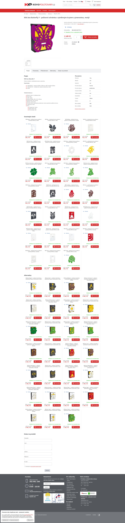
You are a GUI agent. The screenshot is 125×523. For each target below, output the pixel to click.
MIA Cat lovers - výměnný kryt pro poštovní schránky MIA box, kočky (34, 142)
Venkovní (50, 13)
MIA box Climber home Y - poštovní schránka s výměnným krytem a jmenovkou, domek (52, 301)
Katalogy (68, 505)
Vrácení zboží (69, 499)
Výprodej (38, 10)
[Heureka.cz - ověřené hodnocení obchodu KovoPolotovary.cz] (47, 502)
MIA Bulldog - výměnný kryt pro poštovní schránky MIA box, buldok (71, 120)
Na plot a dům (57, 13)
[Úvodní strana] (40, 4)
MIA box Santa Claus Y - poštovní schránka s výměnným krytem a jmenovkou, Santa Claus (33, 388)
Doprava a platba (70, 485)
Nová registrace (97, 1)
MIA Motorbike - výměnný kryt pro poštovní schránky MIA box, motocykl (33, 207)
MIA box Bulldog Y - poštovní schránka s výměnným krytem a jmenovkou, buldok (72, 279)
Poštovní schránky (42, 13)
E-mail (35, 491)
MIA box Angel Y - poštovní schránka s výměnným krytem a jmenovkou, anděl (34, 279)
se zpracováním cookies (28, 514)
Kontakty (75, 1)
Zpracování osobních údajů (72, 492)
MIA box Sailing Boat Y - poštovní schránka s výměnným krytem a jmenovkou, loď (90, 366)
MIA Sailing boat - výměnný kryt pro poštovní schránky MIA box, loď (90, 207)
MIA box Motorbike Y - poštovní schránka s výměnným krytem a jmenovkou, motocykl (33, 366)
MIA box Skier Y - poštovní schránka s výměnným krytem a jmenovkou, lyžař (71, 388)
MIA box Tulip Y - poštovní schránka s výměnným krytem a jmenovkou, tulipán (52, 410)
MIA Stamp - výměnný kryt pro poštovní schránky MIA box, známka (33, 251)
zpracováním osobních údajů (36, 466)
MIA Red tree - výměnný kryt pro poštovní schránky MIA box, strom (72, 207)
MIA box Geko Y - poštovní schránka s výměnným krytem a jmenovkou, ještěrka (71, 322)
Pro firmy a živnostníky (71, 497)
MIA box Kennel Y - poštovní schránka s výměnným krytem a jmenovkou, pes (52, 344)
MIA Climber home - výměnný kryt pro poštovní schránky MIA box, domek (52, 142)
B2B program (52, 10)
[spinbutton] (77, 37)
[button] (81, 36)
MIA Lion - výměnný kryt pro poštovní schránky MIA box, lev (90, 185)
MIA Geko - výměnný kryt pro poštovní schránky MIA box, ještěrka (71, 164)
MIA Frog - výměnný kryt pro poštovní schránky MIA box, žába (52, 164)
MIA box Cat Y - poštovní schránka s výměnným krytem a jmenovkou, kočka (34, 300)
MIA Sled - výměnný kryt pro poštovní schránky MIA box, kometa (90, 229)
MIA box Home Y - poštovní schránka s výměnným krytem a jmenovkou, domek (34, 344)
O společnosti (69, 482)
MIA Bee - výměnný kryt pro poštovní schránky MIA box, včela (52, 120)
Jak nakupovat (70, 484)
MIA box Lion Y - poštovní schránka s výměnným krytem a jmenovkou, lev (90, 344)
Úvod (64, 1)
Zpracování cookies (71, 494)
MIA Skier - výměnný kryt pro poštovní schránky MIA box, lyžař (71, 229)
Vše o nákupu (69, 1)
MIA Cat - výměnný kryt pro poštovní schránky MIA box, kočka (90, 120)
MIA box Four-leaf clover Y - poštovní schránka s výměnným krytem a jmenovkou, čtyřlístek (33, 322)
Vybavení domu (33, 13)
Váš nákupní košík (94, 5)
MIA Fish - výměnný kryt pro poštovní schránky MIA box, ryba (90, 142)
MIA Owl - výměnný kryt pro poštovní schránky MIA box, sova (52, 207)
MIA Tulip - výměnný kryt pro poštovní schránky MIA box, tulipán (52, 251)
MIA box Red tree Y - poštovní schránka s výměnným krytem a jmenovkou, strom (71, 366)
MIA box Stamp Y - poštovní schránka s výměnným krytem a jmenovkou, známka (33, 410)
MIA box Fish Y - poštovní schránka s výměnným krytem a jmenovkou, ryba (90, 300)
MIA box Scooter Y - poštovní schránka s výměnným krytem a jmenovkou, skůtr (52, 388)
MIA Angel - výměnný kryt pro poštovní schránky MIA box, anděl (33, 120)
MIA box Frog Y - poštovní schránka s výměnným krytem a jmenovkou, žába (52, 322)
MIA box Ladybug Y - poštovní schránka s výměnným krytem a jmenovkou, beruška (71, 344)
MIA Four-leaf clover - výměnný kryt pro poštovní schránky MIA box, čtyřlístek (33, 164)
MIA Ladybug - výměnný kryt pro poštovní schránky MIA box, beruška (71, 185)
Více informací (80, 24)
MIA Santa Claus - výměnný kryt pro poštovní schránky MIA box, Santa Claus (33, 229)
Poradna (45, 10)
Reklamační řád (70, 487)
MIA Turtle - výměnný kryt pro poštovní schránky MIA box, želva (72, 251)
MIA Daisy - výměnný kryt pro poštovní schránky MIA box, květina (71, 142)
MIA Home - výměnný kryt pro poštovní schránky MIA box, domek (34, 185)
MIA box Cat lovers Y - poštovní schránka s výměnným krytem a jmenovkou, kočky (90, 279)
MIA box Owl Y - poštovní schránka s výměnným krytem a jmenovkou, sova (52, 366)
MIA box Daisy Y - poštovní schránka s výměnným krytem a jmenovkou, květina (71, 301)
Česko (79, 1)
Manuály (68, 504)
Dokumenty (69, 507)
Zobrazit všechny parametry (80, 108)
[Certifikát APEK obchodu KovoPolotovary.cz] (58, 502)
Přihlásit (88, 1)
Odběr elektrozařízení (71, 495)
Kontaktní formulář (33, 496)
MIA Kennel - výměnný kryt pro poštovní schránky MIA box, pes (52, 185)
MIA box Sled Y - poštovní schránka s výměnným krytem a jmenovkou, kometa (90, 388)
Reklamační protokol (71, 509)
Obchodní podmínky (71, 489)
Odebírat (47, 487)
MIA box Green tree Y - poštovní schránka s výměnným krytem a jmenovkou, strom (90, 322)
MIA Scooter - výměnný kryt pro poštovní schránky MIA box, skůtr (52, 229)
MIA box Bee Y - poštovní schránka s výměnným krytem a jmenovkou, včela (52, 279)
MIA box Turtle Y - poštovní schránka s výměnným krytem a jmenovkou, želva (72, 410)
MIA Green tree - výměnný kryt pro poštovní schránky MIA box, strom (90, 164)
